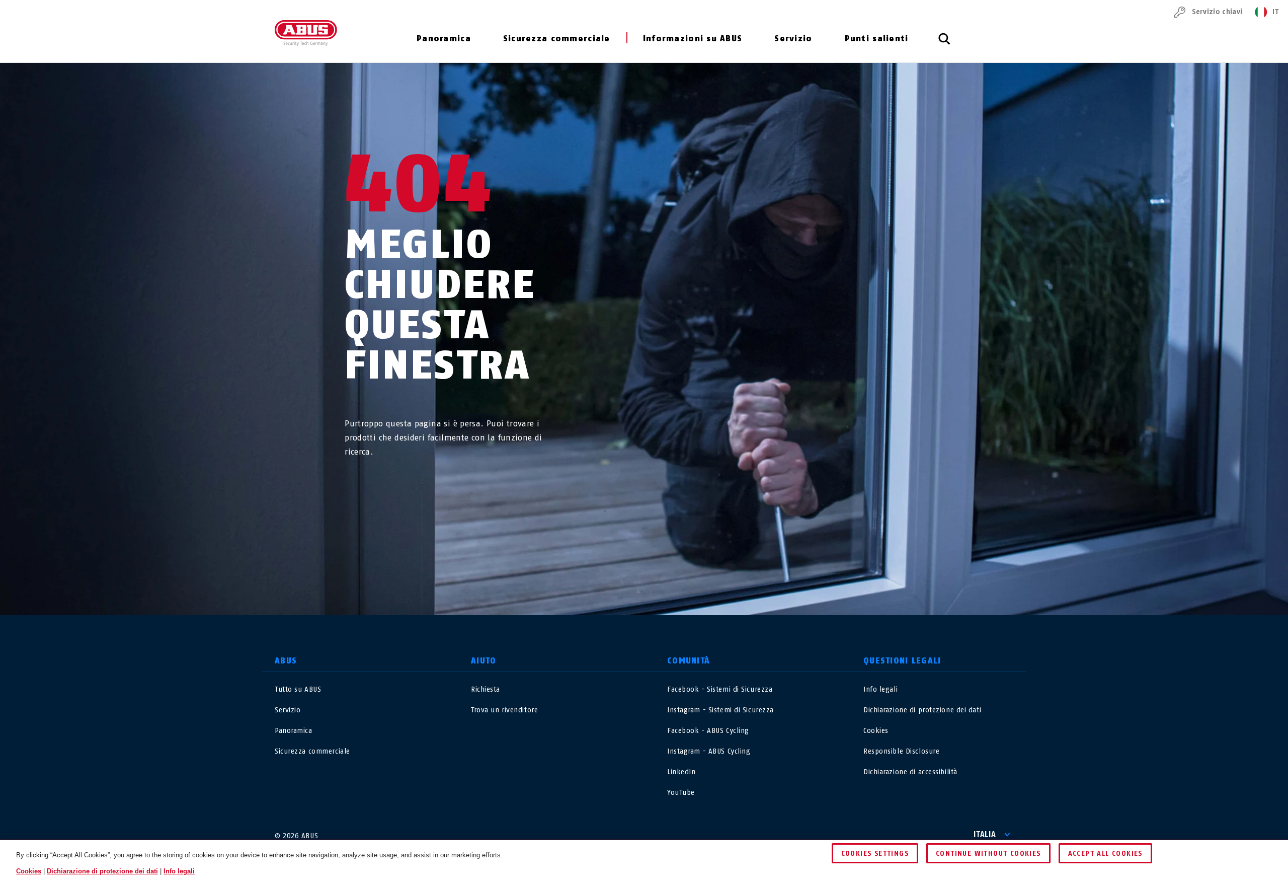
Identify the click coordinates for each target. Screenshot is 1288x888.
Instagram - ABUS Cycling (708, 751)
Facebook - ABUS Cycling (708, 730)
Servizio (793, 38)
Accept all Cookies (1105, 853)
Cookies (876, 730)
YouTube (681, 792)
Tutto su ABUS (298, 689)
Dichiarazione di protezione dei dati (922, 710)
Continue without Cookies (988, 853)
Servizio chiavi (1217, 12)
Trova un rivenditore (504, 710)
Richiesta (485, 689)
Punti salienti (877, 38)
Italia (985, 834)
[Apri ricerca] (944, 44)
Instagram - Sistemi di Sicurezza (720, 710)
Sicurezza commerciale (556, 38)
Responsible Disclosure (901, 751)
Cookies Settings (875, 853)
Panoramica (444, 38)
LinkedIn (681, 772)
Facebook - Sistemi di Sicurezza (719, 689)
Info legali (880, 689)
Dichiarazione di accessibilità (910, 772)
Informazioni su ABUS (693, 38)
